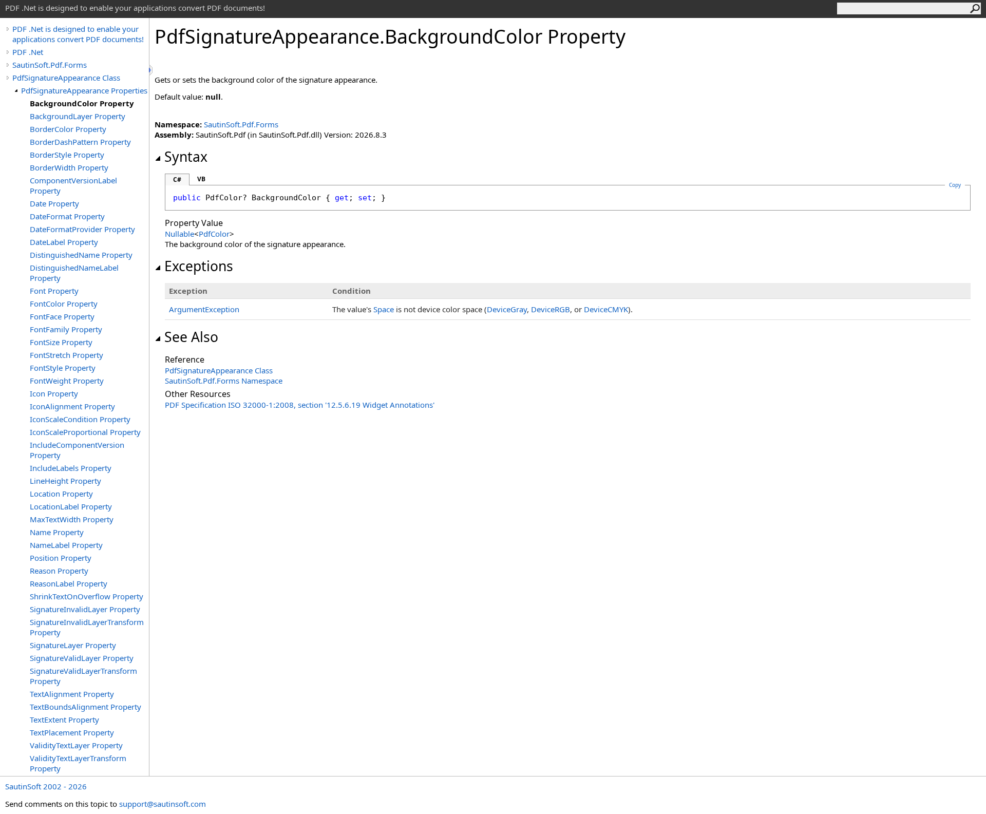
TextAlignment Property (72, 694)
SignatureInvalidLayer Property (85, 609)
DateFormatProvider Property (82, 229)
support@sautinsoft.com (162, 804)
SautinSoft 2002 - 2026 (46, 786)
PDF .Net (27, 52)
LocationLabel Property (71, 506)
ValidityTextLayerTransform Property (78, 763)
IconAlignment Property (72, 406)
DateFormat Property (67, 216)
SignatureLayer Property (73, 645)
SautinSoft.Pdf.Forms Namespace (223, 380)
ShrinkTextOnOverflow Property (86, 596)
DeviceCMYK (606, 309)
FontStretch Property (66, 355)
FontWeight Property (67, 380)
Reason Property (59, 570)
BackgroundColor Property (82, 103)
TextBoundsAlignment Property (85, 707)
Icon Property (54, 393)
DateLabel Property (64, 242)
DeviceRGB (550, 309)
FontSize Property (61, 342)
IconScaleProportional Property (85, 432)
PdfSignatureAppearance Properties (84, 90)
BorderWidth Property (69, 167)
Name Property (57, 532)
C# (177, 179)
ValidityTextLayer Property (76, 745)
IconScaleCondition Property (80, 419)
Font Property (54, 291)
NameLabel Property (66, 545)
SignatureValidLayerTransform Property (83, 676)
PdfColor (214, 234)
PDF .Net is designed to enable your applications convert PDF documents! (78, 34)
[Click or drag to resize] (151, 70)
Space (383, 309)
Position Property (60, 558)
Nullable (179, 234)
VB (201, 179)
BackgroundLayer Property (77, 116)
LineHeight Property (65, 481)
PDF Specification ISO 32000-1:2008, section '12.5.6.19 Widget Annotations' (299, 405)
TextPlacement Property (72, 732)
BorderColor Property (68, 129)
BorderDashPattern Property (80, 142)
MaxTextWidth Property (71, 519)
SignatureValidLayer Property (82, 658)
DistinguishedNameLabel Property (74, 272)
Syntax (185, 156)
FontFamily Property (66, 329)
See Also (191, 337)
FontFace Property (62, 316)
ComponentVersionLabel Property (73, 185)
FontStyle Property (63, 368)
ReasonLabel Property (68, 583)
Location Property (61, 493)
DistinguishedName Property (81, 255)
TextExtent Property (64, 719)
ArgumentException (204, 309)
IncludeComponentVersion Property (77, 450)
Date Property (54, 203)
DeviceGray (507, 309)
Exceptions (198, 266)
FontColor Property (64, 303)
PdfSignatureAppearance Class (66, 77)
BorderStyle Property (67, 154)
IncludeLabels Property (70, 468)
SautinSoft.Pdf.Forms (49, 65)
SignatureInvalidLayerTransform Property (87, 627)
